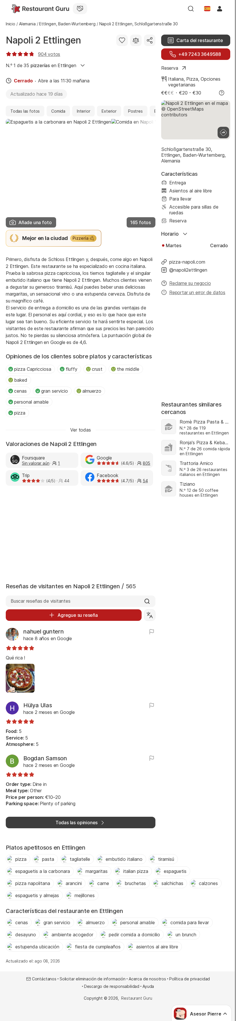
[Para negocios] (80, 8)
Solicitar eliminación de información (92, 978)
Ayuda (148, 986)
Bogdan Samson (45, 758)
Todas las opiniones (77, 822)
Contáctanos (44, 978)
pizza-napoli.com (187, 262)
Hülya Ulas (37, 705)
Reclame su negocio (190, 283)
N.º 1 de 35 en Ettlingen (41, 65)
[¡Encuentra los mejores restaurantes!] (40, 8)
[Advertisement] (80, 533)
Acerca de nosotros (147, 978)
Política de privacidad (189, 978)
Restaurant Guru (136, 998)
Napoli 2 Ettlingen (43, 40)
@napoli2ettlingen (188, 270)
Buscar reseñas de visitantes (41, 601)
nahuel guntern (43, 631)
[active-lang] (207, 8)
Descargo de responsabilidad (111, 986)
